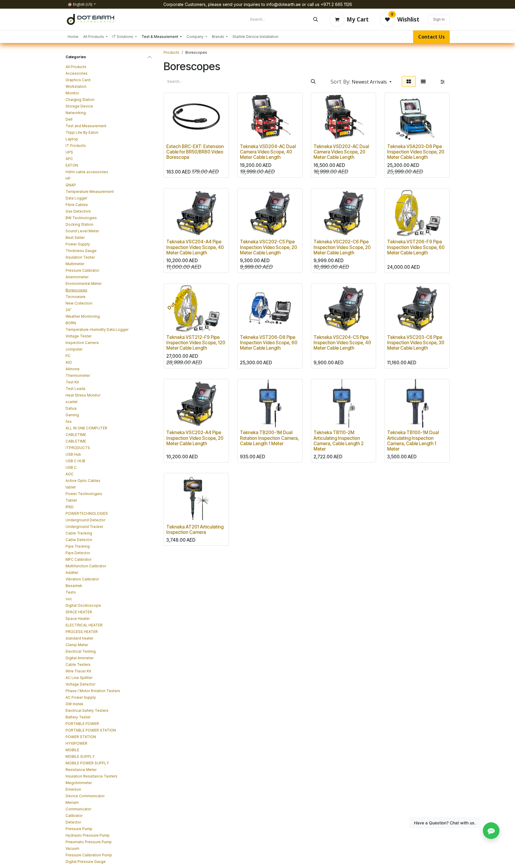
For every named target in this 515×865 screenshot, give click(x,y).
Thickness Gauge (81, 250)
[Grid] (408, 81)
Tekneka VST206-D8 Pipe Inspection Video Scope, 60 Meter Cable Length (268, 342)
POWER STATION (81, 737)
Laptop (72, 139)
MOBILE (72, 750)
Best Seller (75, 237)
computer (74, 349)
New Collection (79, 303)
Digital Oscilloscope (83, 605)
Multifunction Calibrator (86, 566)
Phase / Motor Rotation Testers (93, 691)
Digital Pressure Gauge (86, 861)
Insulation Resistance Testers (91, 776)
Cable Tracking (79, 533)
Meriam (72, 802)
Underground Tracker (84, 526)
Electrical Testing (81, 651)
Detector (73, 822)
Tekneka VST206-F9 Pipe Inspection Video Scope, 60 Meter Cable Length (416, 247)
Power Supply (78, 244)
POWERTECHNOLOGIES (87, 513)
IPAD (70, 507)
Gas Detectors (78, 211)
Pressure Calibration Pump (89, 855)
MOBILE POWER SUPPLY (87, 763)
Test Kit (72, 382)
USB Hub (73, 454)
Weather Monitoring (83, 316)
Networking (76, 112)
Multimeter (75, 264)
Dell (69, 119)
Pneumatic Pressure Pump (89, 842)
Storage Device (79, 106)
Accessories (77, 73)
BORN (71, 323)
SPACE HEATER (79, 612)
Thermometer (78, 375)
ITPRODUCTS (78, 447)
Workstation (76, 86)
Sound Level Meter (82, 231)
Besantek (74, 585)
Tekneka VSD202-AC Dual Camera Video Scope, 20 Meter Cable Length (341, 152)
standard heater (79, 638)
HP (68, 178)
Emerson (73, 789)
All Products (76, 66)
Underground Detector (85, 520)
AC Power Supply (81, 697)
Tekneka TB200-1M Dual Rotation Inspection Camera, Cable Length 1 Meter (269, 438)
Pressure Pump (79, 828)
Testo (71, 592)
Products (171, 52)
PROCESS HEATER (82, 631)
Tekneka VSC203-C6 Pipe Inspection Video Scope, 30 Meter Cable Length (415, 342)
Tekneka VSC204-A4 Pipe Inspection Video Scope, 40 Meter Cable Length (195, 247)
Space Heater (78, 618)
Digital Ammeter (80, 658)
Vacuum (72, 848)
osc (69, 599)
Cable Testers (78, 664)
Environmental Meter (84, 283)
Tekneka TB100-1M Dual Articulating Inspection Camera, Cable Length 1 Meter (413, 441)
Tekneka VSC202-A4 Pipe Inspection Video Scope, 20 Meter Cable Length (195, 438)
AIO (69, 362)
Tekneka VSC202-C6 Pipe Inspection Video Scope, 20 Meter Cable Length (342, 247)
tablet (71, 487)
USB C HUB (75, 461)
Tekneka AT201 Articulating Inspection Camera (195, 529)
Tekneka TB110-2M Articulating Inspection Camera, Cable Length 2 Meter (339, 441)
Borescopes (76, 290)
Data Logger (76, 198)
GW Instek (74, 704)
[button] (361, 81)
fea (69, 421)
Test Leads (76, 388)
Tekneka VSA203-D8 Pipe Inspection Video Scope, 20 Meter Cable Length (415, 152)
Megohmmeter (79, 783)
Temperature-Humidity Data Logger (97, 329)
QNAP (71, 185)
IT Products (76, 145)
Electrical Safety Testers (87, 710)
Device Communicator (85, 796)
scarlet (71, 402)
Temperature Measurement (90, 191)
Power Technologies (84, 493)
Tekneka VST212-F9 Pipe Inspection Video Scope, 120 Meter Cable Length (195, 342)
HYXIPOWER (76, 743)
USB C (71, 467)
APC (69, 158)
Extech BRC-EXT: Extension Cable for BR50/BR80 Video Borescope (195, 152)
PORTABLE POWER (82, 723)
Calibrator (74, 815)
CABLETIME (76, 434)
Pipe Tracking (78, 546)
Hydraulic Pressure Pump (88, 835)
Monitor (72, 93)
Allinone (73, 369)
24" (69, 310)
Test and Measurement (86, 126)
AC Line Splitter (79, 677)
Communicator (78, 809)
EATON (72, 165)
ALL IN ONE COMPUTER (86, 428)
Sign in (439, 19)
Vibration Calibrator (82, 579)
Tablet (71, 500)
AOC (70, 474)
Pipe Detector (78, 553)
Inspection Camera (82, 342)
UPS (69, 152)
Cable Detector (79, 539)
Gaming (72, 415)
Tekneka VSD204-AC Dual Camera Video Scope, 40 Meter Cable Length (268, 152)
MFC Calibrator (78, 559)
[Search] (315, 19)
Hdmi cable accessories (87, 172)
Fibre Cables (77, 204)
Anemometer (77, 277)
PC (68, 356)
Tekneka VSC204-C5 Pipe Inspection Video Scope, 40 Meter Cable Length (342, 342)
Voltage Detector (80, 684)
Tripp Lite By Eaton (82, 132)
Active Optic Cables (83, 480)
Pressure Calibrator (82, 270)
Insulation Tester (80, 257)
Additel (72, 572)
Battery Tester (78, 717)
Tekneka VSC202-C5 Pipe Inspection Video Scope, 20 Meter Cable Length (268, 247)
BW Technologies (81, 218)
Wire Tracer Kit (78, 671)
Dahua (71, 408)
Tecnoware (76, 296)
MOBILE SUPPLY (80, 756)
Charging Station (80, 99)
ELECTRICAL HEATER (84, 625)
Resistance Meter (81, 769)
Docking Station (79, 224)
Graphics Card (78, 80)
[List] (423, 81)
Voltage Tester (78, 336)
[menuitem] (73, 37)
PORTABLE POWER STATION (91, 730)
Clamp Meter (77, 645)
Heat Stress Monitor (83, 395)
